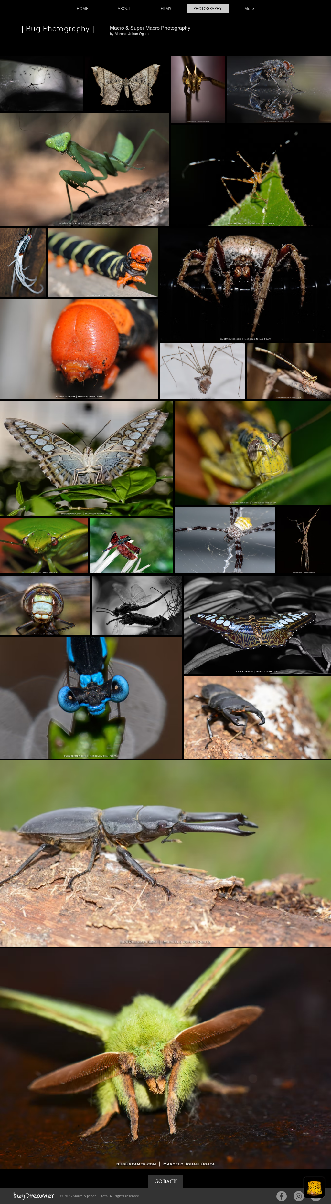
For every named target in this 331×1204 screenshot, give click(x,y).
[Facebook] (281, 1196)
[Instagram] (299, 1196)
